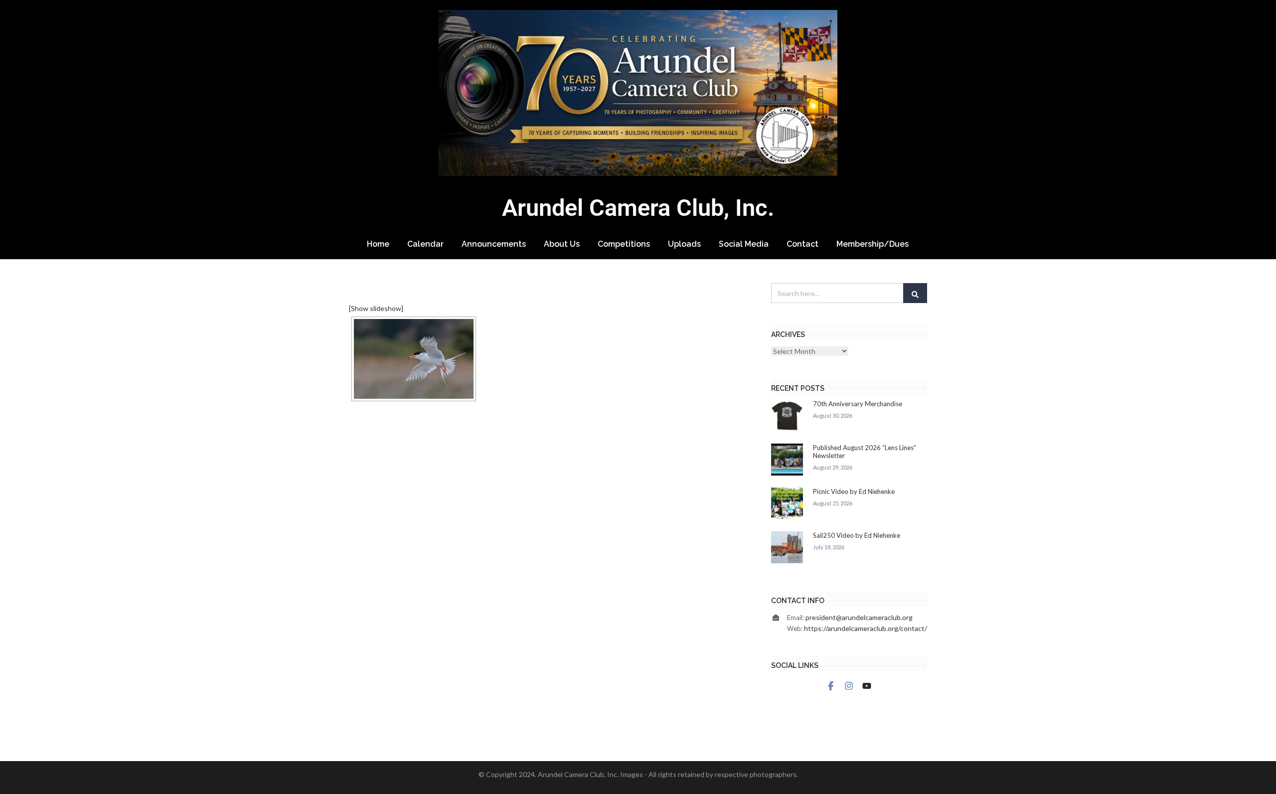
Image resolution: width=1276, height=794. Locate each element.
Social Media (744, 244)
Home (378, 244)
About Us (562, 244)
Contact (802, 244)
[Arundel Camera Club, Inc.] (638, 93)
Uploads (684, 244)
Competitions (624, 244)
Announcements (494, 244)
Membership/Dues (872, 244)
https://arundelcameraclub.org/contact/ (865, 628)
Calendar (425, 244)
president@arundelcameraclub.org (859, 617)
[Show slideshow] (376, 308)
